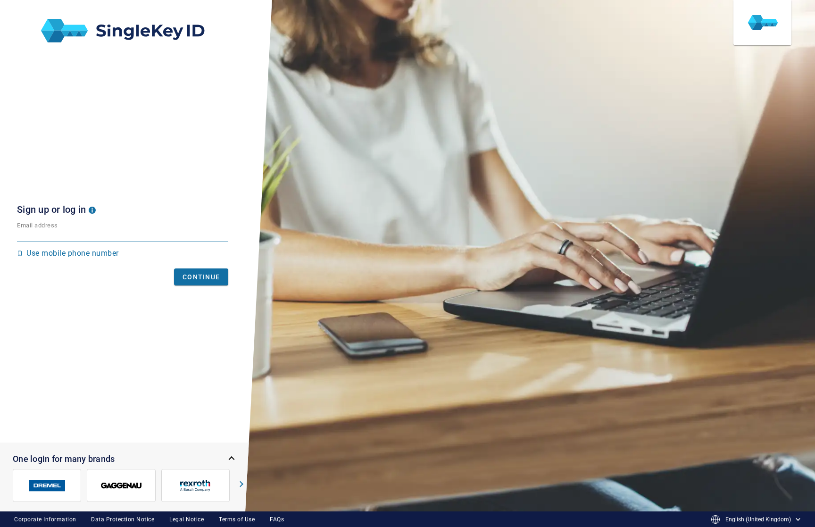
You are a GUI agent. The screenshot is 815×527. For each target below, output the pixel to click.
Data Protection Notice (122, 519)
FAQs (277, 519)
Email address (37, 225)
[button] (92, 209)
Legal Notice (186, 519)
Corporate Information (45, 519)
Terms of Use (237, 519)
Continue (201, 277)
